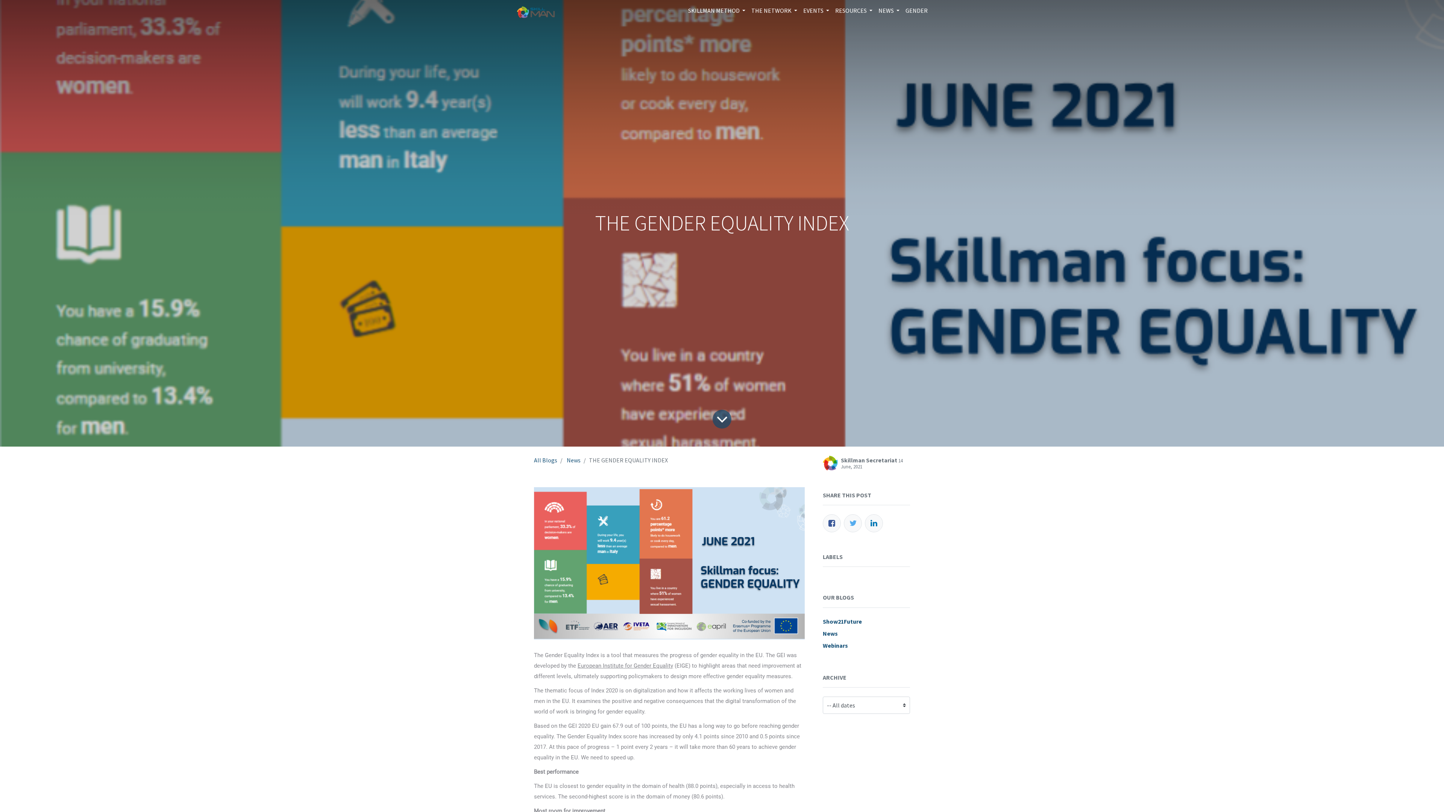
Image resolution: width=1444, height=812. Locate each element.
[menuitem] (916, 10)
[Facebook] (832, 523)
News (574, 460)
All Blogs (545, 460)
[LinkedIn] (874, 523)
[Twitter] (853, 523)
